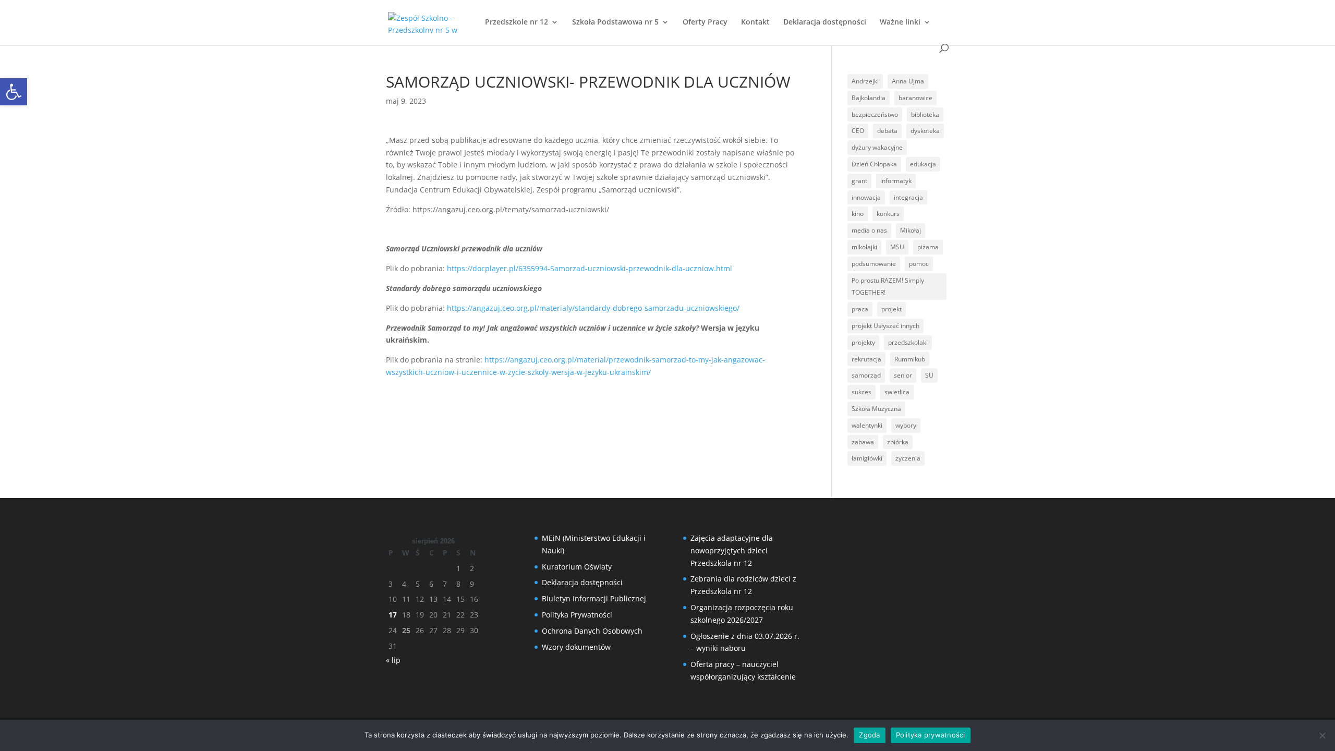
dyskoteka (925, 130)
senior (903, 375)
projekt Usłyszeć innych (885, 325)
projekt (891, 309)
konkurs (888, 213)
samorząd (866, 375)
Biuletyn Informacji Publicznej (594, 598)
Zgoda (869, 735)
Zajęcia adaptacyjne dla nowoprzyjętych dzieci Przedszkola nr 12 (731, 550)
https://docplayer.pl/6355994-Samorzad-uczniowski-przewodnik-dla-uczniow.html (589, 268)
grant (859, 180)
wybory (905, 425)
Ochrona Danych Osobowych (592, 631)
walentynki (867, 425)
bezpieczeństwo (875, 114)
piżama (928, 247)
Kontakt (755, 22)
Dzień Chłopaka (874, 164)
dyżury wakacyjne (877, 147)
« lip (393, 660)
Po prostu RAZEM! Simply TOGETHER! (888, 286)
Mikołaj (910, 230)
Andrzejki (865, 81)
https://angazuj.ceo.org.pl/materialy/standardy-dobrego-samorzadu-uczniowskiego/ (593, 308)
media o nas (869, 230)
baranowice (915, 97)
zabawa (863, 442)
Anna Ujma (908, 81)
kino (858, 213)
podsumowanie (874, 263)
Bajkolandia (868, 97)
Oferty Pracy (705, 22)
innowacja (866, 197)
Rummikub (909, 359)
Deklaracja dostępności (824, 22)
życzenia (907, 458)
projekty (863, 342)
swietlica (896, 391)
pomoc (919, 263)
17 (393, 615)
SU (929, 375)
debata (887, 130)
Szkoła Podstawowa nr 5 (615, 22)
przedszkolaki (908, 342)
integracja (908, 197)
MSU (897, 247)
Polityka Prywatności (577, 615)
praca (860, 309)
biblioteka (925, 114)
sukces (861, 391)
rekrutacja (866, 359)
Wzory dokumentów (576, 647)
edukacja (923, 164)
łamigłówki (867, 458)
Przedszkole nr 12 (516, 22)
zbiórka (897, 442)
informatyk (896, 180)
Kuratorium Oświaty (577, 567)
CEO (858, 130)
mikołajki (864, 247)
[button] (13, 91)
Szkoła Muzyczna (876, 408)
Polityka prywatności (930, 735)
